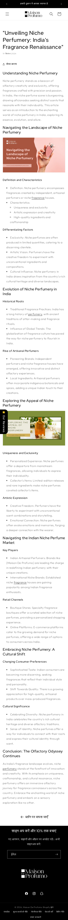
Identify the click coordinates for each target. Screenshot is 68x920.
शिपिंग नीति (60, 911)
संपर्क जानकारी (35, 917)
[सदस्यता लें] (57, 854)
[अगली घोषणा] (61, 4)
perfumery (35, 314)
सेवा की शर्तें (49, 911)
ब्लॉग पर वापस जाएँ (36, 817)
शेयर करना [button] (11, 64)
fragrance (38, 197)
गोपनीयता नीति (36, 911)
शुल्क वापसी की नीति (20, 911)
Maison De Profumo (32, 907)
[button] (7, 14)
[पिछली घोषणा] (7, 4)
